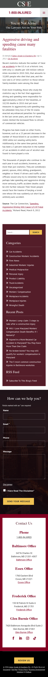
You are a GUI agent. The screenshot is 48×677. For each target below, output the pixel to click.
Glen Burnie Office (24, 632)
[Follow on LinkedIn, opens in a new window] (20, 638)
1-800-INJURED (19, 12)
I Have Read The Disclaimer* (20, 490)
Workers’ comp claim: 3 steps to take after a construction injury (22, 322)
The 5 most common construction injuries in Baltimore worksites (23, 363)
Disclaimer (7, 484)
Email (6, 424)
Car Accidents (13, 59)
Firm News (14, 260)
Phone (6, 437)
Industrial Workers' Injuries (21, 265)
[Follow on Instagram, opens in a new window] (27, 638)
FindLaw (28, 672)
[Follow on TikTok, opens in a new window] (35, 638)
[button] (44, 13)
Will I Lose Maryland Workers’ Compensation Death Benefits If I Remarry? (21, 332)
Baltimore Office (24, 560)
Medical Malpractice (18, 269)
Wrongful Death (16, 305)
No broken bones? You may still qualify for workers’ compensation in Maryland (23, 354)
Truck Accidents (16, 282)
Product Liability (17, 278)
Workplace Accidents (18, 296)
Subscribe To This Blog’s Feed (23, 380)
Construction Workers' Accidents (24, 256)
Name (6, 410)
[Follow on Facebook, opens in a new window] (13, 638)
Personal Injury (16, 274)
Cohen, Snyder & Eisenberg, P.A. (24, 56)
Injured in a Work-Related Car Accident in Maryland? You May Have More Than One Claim (23, 343)
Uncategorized (16, 287)
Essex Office (24, 582)
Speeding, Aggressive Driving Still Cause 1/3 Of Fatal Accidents (22, 207)
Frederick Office (24, 609)
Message (7, 451)
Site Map (14, 670)
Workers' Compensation (20, 291)
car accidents (8, 66)
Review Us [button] (24, 660)
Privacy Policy (23, 670)
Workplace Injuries (17, 300)
